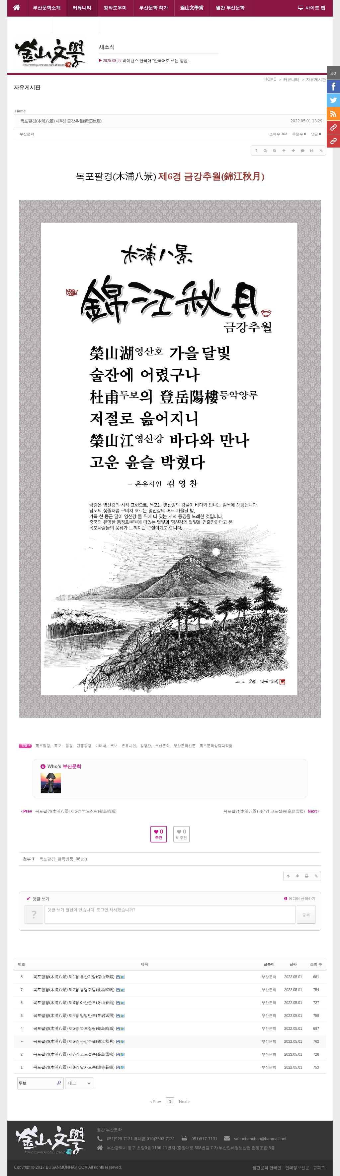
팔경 (69, 746)
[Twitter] (333, 100)
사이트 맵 (315, 7)
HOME (270, 79)
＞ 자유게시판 (313, 79)
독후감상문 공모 (76, 24)
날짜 (293, 964)
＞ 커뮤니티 (288, 79)
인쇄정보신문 (297, 1167)
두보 (114, 746)
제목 (144, 964)
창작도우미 (115, 7)
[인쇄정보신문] (333, 141)
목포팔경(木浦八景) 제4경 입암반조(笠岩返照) (74, 1015)
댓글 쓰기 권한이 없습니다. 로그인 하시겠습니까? (91, 909)
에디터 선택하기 (301, 898)
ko (333, 73)
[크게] (265, 150)
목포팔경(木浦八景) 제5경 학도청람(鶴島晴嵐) (74, 1028)
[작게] (274, 150)
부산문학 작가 (153, 7)
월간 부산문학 (230, 7)
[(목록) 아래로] (293, 150)
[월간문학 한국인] (333, 127)
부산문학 (27, 134)
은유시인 (129, 746)
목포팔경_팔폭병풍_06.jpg (63, 859)
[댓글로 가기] (302, 150)
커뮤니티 (82, 7)
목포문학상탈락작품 (216, 746)
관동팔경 (84, 746)
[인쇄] (311, 150)
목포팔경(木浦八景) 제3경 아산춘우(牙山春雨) (74, 1002)
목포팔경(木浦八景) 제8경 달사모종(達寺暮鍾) (74, 1067)
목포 (57, 746)
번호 (21, 964)
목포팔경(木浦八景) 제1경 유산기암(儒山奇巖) (74, 976)
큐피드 (319, 1167)
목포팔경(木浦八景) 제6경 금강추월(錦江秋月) (61, 121)
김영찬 (145, 746)
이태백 (100, 746)
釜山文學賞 (192, 7)
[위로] (284, 150)
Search (59, 1082)
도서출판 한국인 (30, 24)
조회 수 (316, 964)
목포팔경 (43, 746)
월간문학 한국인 (266, 1167)
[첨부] (321, 150)
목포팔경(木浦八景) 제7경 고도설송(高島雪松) (74, 1054)
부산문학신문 (185, 746)
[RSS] (333, 113)
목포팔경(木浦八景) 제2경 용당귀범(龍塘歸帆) (74, 989)
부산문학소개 (47, 7)
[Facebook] (333, 86)
